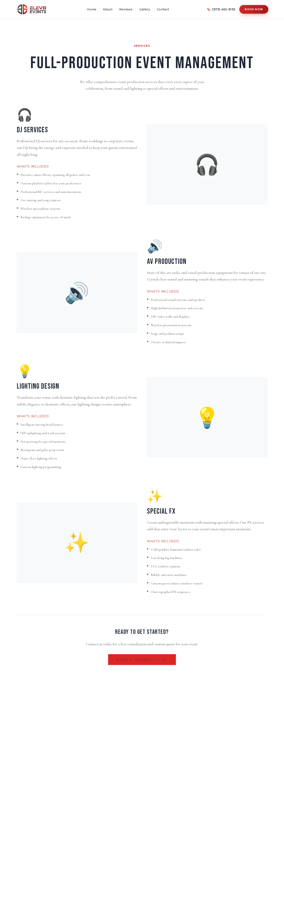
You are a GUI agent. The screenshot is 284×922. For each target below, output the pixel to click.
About (107, 9)
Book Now (254, 9)
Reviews (125, 9)
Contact (163, 9)
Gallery (144, 9)
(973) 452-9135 (223, 9)
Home (91, 9)
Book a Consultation (142, 659)
